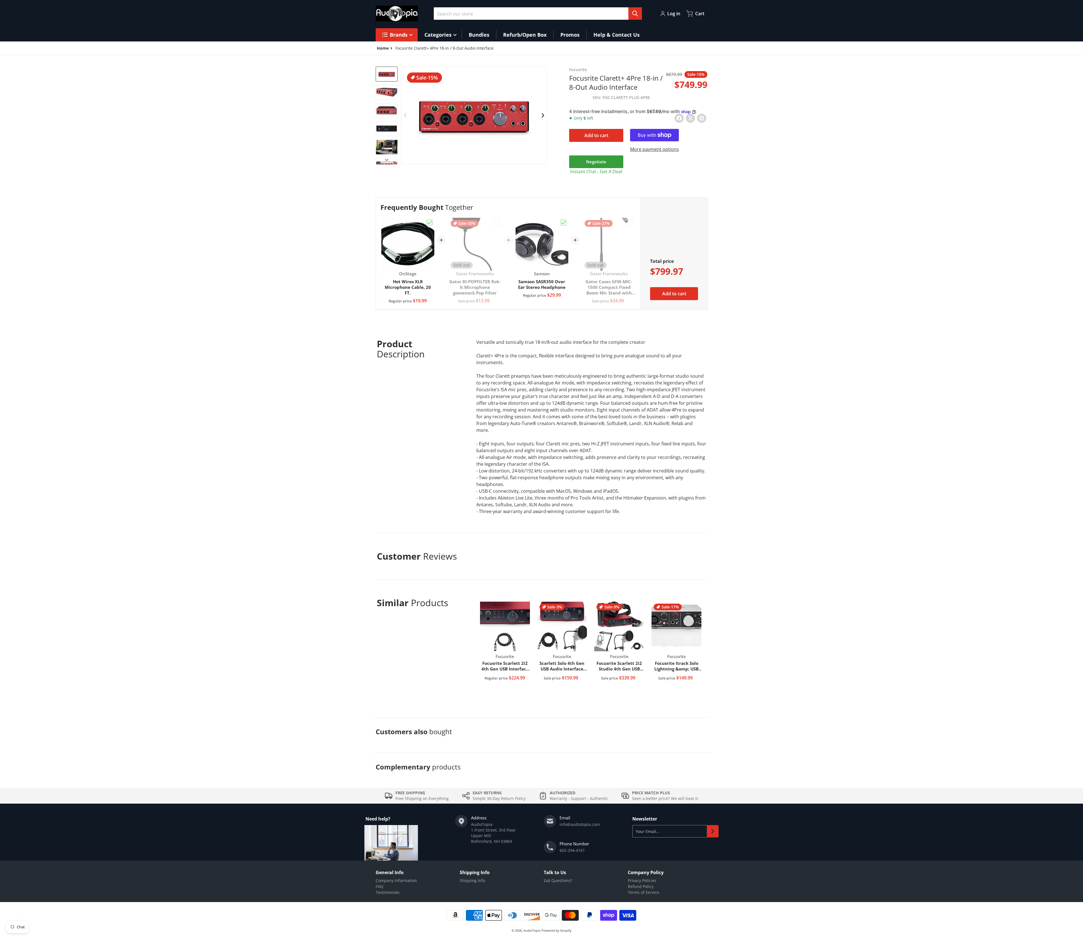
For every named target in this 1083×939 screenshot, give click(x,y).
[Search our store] (635, 13)
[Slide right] (386, 160)
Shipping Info (472, 880)
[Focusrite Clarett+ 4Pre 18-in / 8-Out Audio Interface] (387, 74)
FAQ (379, 886)
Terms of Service (643, 892)
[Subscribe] (713, 831)
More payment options (654, 149)
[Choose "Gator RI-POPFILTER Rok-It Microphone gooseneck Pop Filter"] (496, 222)
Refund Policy (640, 886)
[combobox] (538, 13)
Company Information (396, 880)
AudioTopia (531, 930)
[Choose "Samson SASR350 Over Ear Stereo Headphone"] (563, 222)
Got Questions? (558, 880)
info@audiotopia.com (580, 824)
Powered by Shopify (556, 930)
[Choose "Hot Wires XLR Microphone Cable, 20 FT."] (429, 222)
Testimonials (388, 892)
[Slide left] (405, 115)
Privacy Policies (642, 880)
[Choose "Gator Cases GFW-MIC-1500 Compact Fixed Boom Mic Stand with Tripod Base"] (630, 222)
